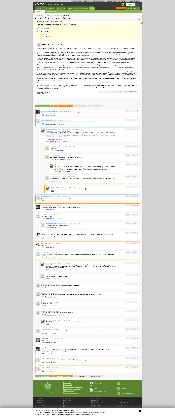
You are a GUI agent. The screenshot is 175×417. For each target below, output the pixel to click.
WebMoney (97, 386)
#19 (43, 305)
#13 (43, 257)
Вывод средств (67, 407)
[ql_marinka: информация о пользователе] (38, 234)
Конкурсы (40, 21)
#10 (52, 150)
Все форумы (39, 11)
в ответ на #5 (80, 223)
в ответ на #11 (76, 164)
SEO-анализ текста (111, 1)
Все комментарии (95, 106)
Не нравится (130, 91)
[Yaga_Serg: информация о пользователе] (38, 244)
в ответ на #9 (72, 146)
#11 (52, 159)
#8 (42, 247)
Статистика (39, 407)
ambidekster (44, 338)
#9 (47, 141)
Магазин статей (61, 8)
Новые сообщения (51, 11)
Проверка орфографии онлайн (71, 389)
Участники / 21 (80, 106)
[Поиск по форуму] (139, 19)
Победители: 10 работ (44, 36)
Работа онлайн (67, 400)
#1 (42, 114)
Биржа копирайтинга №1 (55, 4)
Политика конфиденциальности (125, 403)
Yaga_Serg (44, 243)
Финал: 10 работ (43, 34)
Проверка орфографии (134, 1)
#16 (47, 269)
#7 (42, 238)
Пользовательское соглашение (125, 402)
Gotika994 (44, 348)
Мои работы (66, 402)
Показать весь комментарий (54, 139)
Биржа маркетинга (76, 1)
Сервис (70, 8)
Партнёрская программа (81, 8)
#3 (42, 200)
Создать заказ (121, 8)
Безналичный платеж (100, 391)
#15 (52, 181)
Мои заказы (39, 402)
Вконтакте (124, 388)
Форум (92, 8)
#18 (47, 278)
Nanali (59, 129)
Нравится (120, 91)
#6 (47, 227)
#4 (42, 209)
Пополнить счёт (40, 405)
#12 (56, 171)
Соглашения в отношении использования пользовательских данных (87, 412)
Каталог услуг (86, 1)
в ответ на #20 (67, 320)
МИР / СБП (97, 383)
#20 (43, 314)
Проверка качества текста (70, 393)
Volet (95, 388)
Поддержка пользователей (124, 405)
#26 (43, 371)
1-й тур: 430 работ (43, 28)
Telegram (124, 384)
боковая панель (142, 23)
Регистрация (130, 4)
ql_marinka (44, 233)
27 (45, 93)
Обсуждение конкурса (69, 24)
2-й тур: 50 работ (43, 31)
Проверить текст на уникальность (72, 387)
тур (58, 21)
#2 (42, 123)
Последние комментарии (63, 106)
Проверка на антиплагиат (98, 1)
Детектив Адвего (49, 21)
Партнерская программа (123, 407)
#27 (52, 191)
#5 (42, 218)
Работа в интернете (41, 8)
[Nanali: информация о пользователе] (43, 130)
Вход (137, 4)
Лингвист (94, 407)
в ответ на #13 (67, 263)
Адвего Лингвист (122, 1)
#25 (43, 362)
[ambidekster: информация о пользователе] (38, 339)
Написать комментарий (44, 106)
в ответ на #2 (79, 129)
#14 (43, 287)
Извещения (39, 403)
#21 (43, 333)
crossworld (44, 205)
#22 (43, 342)
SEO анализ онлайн (68, 391)
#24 (43, 353)
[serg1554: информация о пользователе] (38, 112)
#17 (43, 296)
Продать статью (67, 403)
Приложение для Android (128, 393)
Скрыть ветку (61, 123)
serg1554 (55, 111)
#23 (48, 324)
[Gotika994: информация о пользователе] (38, 349)
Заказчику (52, 8)
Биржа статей (67, 383)
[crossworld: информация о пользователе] (38, 206)
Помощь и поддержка (133, 8)
